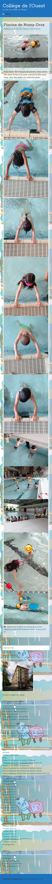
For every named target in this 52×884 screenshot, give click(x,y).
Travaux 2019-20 (9, 818)
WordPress (28, 879)
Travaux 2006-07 (9, 781)
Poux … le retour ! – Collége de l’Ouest (18, 736)
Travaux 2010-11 (9, 792)
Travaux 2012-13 (9, 797)
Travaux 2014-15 (9, 802)
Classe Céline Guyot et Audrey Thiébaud (19, 760)
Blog (34, 627)
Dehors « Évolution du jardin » (15, 709)
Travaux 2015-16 (9, 805)
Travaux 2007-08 (9, 784)
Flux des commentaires (12, 863)
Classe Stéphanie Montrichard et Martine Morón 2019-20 (26, 773)
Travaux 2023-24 (9, 836)
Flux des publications (11, 861)
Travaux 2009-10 (9, 789)
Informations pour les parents (15, 711)
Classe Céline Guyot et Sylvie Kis (16, 765)
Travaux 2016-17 (9, 807)
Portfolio (39, 879)
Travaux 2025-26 (9, 842)
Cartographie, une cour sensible (15, 716)
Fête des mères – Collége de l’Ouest (17, 733)
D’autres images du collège (14, 695)
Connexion (7, 858)
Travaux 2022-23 (9, 834)
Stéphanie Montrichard (31, 29)
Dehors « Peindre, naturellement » (16, 719)
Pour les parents (9, 778)
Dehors (6, 776)
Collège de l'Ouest (24, 6)
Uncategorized (8, 844)
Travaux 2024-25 (9, 839)
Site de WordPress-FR (11, 866)
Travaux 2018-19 (9, 813)
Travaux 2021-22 (9, 828)
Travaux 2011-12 (9, 794)
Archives (6, 752)
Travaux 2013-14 (9, 799)
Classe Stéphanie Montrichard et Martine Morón (22, 768)
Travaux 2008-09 (9, 786)
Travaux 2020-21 (9, 823)
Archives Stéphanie (24, 627)
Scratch (40, 733)
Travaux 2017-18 (9, 810)
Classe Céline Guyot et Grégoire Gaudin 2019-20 (22, 763)
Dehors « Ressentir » (11, 714)
